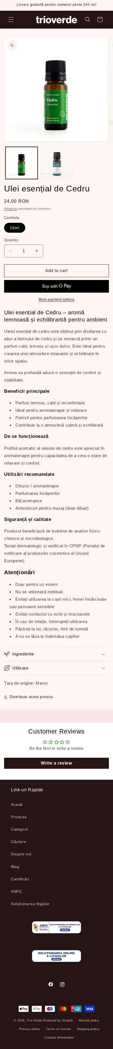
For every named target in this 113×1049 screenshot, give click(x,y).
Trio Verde (34, 1020)
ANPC (16, 891)
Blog (15, 866)
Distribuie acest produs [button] (31, 696)
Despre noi (21, 854)
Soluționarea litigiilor (30, 904)
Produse (19, 817)
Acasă (16, 804)
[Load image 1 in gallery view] (21, 163)
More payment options (57, 299)
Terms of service (58, 1029)
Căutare (18, 841)
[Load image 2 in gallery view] (56, 163)
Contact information (59, 1037)
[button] (11, 19)
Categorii (19, 829)
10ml (14, 228)
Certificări (20, 879)
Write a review (56, 763)
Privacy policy (29, 1029)
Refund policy (89, 1020)
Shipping (10, 208)
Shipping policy (88, 1029)
